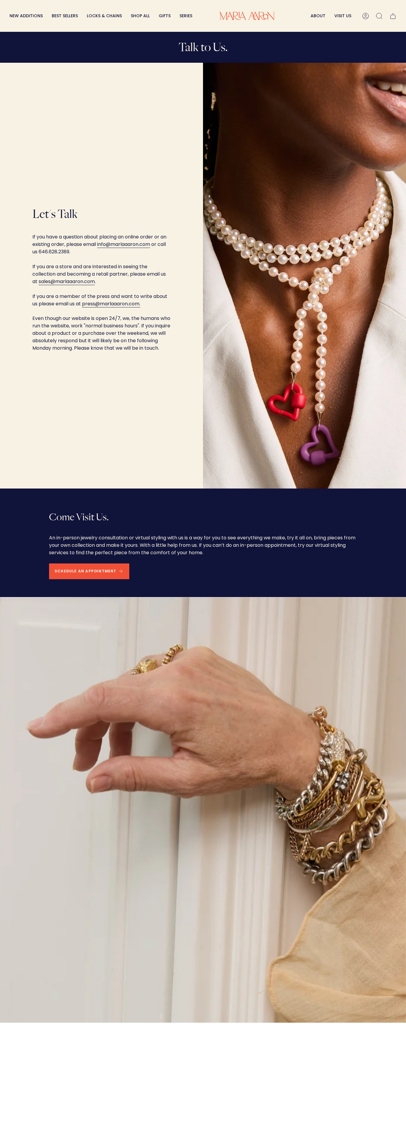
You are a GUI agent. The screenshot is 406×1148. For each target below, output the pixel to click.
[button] (104, 16)
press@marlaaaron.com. (111, 303)
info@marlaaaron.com (123, 244)
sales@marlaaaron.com (67, 281)
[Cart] (393, 16)
